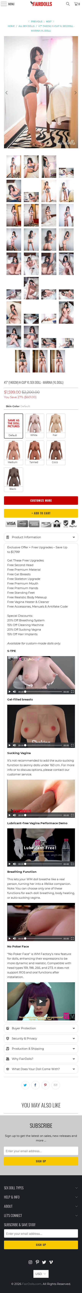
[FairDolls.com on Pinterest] (37, 1262)
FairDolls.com (31, 1284)
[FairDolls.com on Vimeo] (51, 1262)
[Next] (75, 93)
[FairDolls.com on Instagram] (31, 1262)
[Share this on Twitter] (25, 1085)
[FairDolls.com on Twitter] (44, 1262)
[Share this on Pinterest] (45, 1085)
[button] (41, 537)
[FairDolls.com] (41, 4)
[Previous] (7, 93)
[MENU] (2, 4)
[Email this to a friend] (55, 1085)
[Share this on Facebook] (35, 1085)
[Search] (68, 4)
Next (49, 21)
